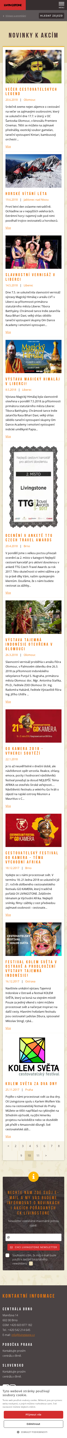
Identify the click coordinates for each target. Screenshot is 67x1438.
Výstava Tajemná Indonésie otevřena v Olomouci (29, 644)
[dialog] (33, 1412)
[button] (33, 1432)
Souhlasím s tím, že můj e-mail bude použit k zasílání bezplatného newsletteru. (34, 1259)
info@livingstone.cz (23, 1335)
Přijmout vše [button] (33, 1414)
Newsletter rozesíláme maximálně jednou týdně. (33, 1223)
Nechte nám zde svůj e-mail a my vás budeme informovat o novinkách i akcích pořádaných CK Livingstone (33, 1203)
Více (8, 146)
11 (38, 1155)
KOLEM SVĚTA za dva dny (31, 1084)
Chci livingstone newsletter (35, 1247)
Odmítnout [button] (33, 1424)
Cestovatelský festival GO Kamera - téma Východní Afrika (32, 857)
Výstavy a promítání (15, 15)
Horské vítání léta (26, 194)
